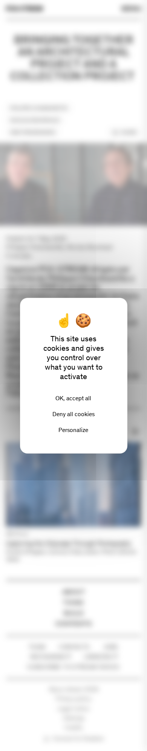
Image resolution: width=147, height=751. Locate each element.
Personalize (73, 430)
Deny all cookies (73, 414)
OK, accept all (73, 398)
